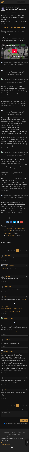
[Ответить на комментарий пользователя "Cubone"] (23, 313)
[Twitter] (14, 222)
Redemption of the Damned (18, 230)
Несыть (8, 12)
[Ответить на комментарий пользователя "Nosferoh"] (23, 261)
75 (22, 27)
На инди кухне (19, 431)
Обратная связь (5, 444)
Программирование (14, 434)
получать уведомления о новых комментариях (16, 423)
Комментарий (4, 409)
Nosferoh (8, 255)
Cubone (7, 297)
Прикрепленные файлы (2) (12, 311)
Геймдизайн (5, 432)
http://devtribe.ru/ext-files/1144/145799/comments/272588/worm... (13, 307)
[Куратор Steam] (20, 447)
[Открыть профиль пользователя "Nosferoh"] (3, 255)
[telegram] (18, 222)
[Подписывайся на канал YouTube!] (17, 447)
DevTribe (4, 437)
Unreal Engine (21, 432)
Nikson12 (8, 286)
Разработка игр (7, 431)
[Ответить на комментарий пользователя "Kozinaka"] (23, 271)
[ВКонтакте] (7, 222)
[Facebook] (11, 222)
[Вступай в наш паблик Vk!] (9, 447)
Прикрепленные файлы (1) (12, 332)
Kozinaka (11, 265)
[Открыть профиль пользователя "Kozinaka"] (5, 265)
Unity (13, 432)
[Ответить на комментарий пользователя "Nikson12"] (23, 292)
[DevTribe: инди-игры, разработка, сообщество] (3, 2)
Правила (3, 443)
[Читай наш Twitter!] (15, 447)
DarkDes (3, 258)
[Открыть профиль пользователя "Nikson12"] (3, 286)
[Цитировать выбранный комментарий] (25, 261)
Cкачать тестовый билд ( (12, 27)
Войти (22, 2)
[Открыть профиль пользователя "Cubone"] (3, 297)
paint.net (24, 299)
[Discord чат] (11, 447)
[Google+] (21, 222)
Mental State (15, 233)
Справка (24, 409)
